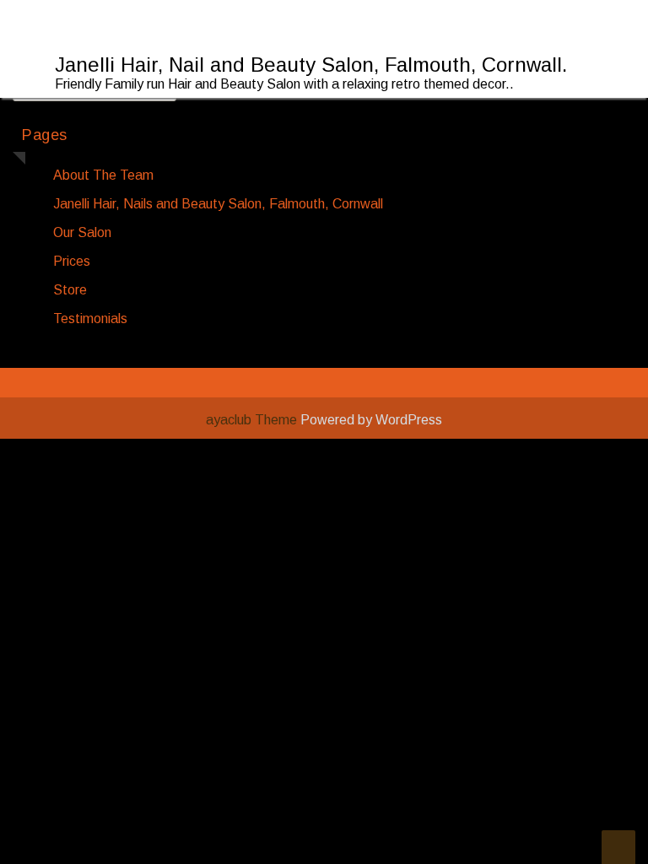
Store (70, 290)
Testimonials (90, 318)
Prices (71, 261)
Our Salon (82, 232)
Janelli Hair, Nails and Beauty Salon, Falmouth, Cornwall (218, 204)
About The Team (103, 175)
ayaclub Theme (253, 420)
